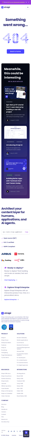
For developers (21, 357)
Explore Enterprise (10, 299)
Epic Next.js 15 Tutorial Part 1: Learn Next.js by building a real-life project (14, 108)
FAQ (2, 417)
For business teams (22, 362)
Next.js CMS (20, 378)
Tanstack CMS (21, 381)
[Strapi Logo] (6, 313)
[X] (17, 431)
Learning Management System (23, 348)
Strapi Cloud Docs (6, 376)
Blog (2, 407)
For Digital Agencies (22, 365)
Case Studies (5, 388)
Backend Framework (23, 345)
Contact (3, 414)
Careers (3, 412)
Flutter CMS (20, 391)
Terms (20, 435)
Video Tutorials (5, 396)
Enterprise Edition (6, 342)
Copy (26, 232)
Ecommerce (20, 342)
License (14, 435)
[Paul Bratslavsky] (7, 120)
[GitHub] (8, 431)
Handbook (4, 409)
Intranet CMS (20, 351)
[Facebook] (20, 431)
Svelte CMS (20, 393)
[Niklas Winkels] (7, 153)
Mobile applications (22, 340)
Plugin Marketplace (6, 355)
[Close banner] (29, 2)
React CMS (20, 376)
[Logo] (5, 7)
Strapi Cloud (4, 340)
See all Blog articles (15, 81)
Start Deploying (9, 280)
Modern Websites (22, 337)
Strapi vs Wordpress (7, 391)
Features (3, 345)
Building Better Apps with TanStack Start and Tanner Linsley (14, 180)
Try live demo (5, 357)
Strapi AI (3, 347)
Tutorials (3, 383)
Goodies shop (5, 422)
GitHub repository (6, 386)
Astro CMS (20, 388)
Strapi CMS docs (6, 373)
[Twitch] (14, 431)
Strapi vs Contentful (6, 393)
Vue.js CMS (20, 383)
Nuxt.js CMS (20, 386)
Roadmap (4, 350)
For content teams (22, 360)
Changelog (4, 352)
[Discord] (11, 431)
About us (3, 404)
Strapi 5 (3, 337)
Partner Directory (6, 378)
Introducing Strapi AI (14, 145)
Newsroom (4, 419)
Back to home (15, 51)
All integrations (21, 373)
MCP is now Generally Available (16, 2)
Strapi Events (5, 381)
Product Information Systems (22, 354)
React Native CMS (22, 396)
